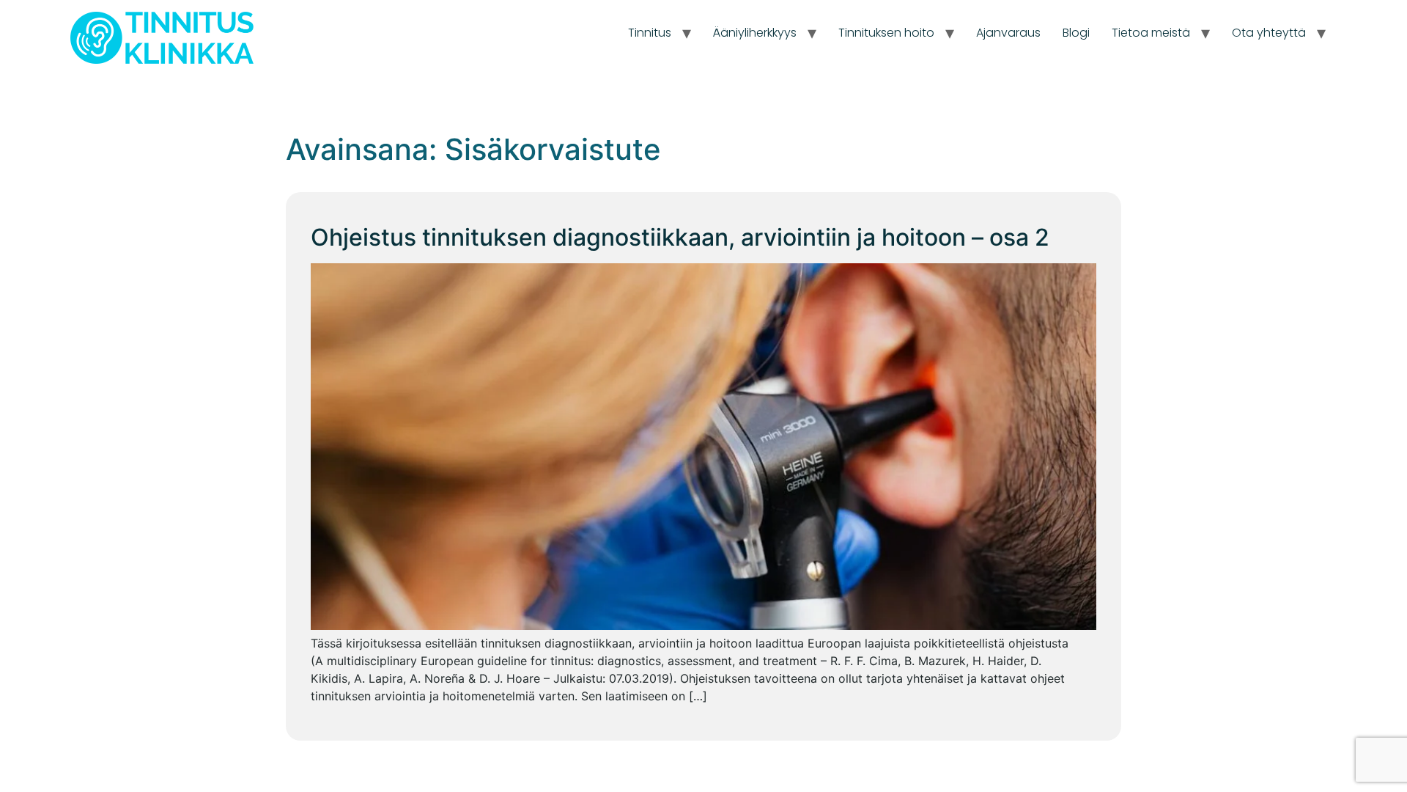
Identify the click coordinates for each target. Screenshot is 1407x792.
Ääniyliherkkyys (755, 32)
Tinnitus (649, 32)
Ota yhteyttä (1269, 32)
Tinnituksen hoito (886, 32)
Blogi (1076, 32)
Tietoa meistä (1151, 32)
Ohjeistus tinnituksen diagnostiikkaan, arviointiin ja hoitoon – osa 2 (680, 237)
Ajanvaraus (1008, 32)
